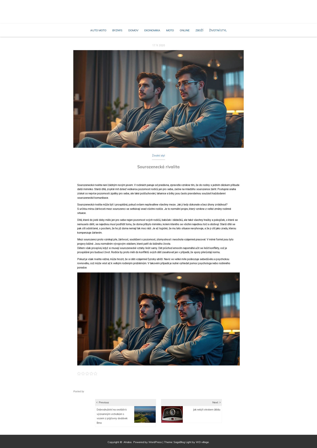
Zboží (199, 30)
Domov (133, 30)
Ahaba (159, 10)
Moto (170, 30)
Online (185, 30)
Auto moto (98, 30)
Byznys (117, 30)
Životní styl (218, 30)
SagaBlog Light (183, 442)
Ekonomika (152, 30)
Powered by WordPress (147, 442)
